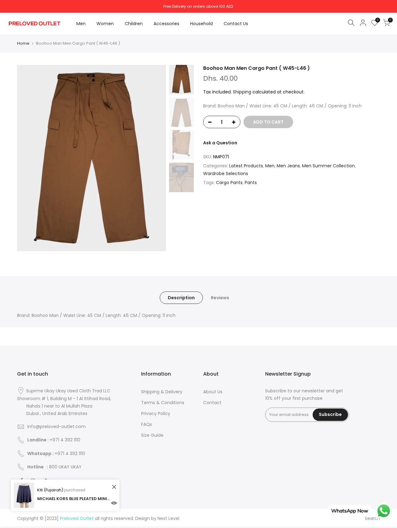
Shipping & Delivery (161, 392)
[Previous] (28, 158)
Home (23, 43)
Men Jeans (288, 166)
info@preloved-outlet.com (56, 426)
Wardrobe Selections (225, 173)
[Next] (155, 158)
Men (81, 23)
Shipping (242, 92)
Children (134, 23)
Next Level (168, 518)
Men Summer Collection (328, 166)
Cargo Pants (229, 182)
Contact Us (236, 23)
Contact (212, 402)
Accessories (166, 23)
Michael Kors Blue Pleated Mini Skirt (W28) (73, 499)
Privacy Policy (155, 413)
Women (105, 23)
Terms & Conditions (162, 402)
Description (181, 298)
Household (201, 23)
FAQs (146, 424)
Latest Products (246, 166)
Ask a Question (220, 143)
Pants (251, 182)
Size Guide (152, 435)
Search (372, 518)
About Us (212, 392)
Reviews (220, 298)
